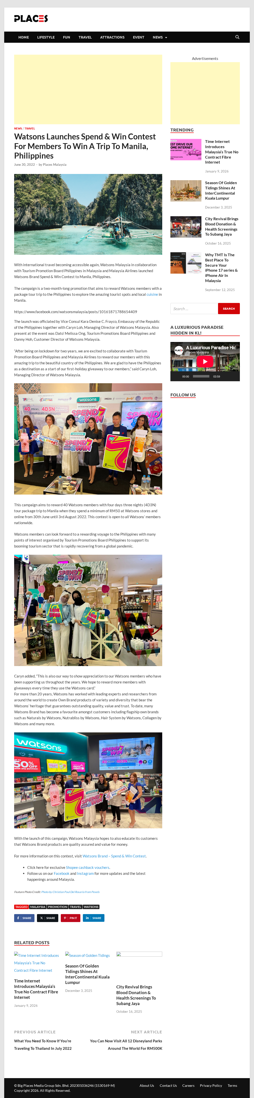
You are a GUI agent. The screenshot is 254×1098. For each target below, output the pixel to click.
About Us (147, 1085)
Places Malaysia (54, 165)
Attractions (112, 37)
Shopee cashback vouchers (87, 867)
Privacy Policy (211, 1085)
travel (75, 907)
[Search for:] (205, 308)
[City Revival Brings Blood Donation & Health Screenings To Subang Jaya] (139, 967)
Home (23, 37)
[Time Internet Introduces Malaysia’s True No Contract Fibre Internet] (37, 964)
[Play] (176, 376)
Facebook (61, 873)
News (158, 37)
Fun (66, 37)
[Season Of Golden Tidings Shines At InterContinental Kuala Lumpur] (87, 957)
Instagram (85, 873)
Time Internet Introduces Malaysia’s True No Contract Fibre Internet (36, 989)
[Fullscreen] (233, 376)
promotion (57, 907)
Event (138, 37)
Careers (188, 1085)
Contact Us (168, 1085)
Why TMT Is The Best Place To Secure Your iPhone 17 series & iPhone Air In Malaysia (221, 267)
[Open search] (237, 37)
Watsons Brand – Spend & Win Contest (114, 856)
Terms (232, 1085)
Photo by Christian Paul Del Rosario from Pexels (70, 891)
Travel (85, 37)
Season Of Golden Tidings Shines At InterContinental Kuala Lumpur (87, 974)
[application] (205, 361)
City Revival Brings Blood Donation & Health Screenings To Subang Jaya (136, 995)
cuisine (152, 294)
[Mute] (225, 376)
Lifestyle (46, 37)
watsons (91, 907)
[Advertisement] (88, 89)
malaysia (37, 907)
